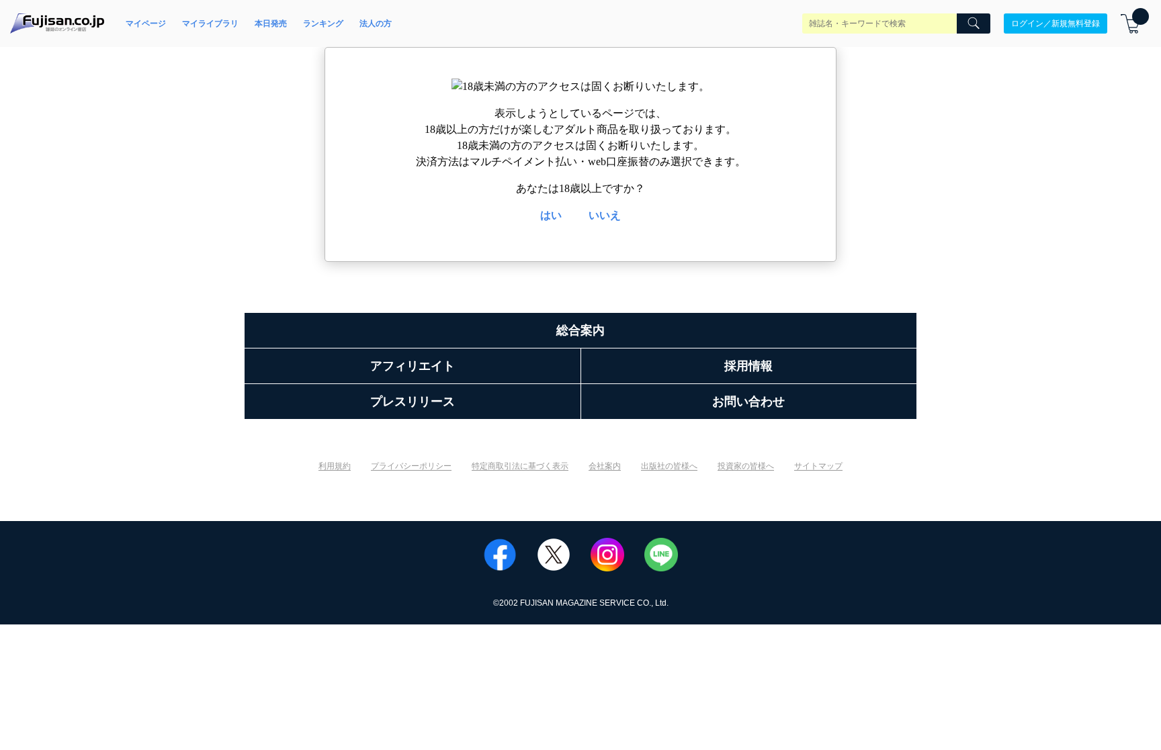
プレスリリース (412, 401)
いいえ (605, 215)
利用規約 (334, 466)
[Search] (973, 23)
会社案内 (605, 466)
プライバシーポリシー (411, 466)
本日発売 (271, 23)
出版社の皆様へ (669, 466)
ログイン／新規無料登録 (1055, 23)
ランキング (323, 23)
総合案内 (580, 330)
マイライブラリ (210, 23)
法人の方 (375, 23)
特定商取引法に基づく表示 (520, 466)
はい (551, 215)
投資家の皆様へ (746, 466)
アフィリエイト (412, 366)
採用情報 (748, 366)
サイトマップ (818, 466)
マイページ (146, 23)
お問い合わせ (748, 401)
